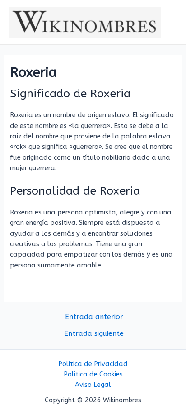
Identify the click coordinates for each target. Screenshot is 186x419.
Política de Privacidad (93, 364)
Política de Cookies (93, 374)
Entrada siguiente (94, 334)
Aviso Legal (93, 385)
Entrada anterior (94, 317)
